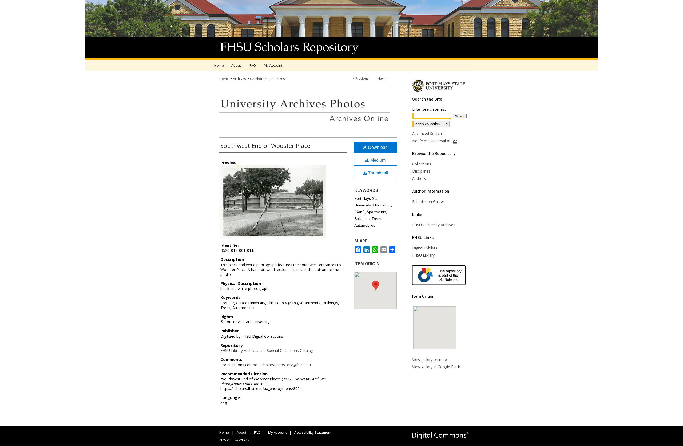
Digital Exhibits (424, 247)
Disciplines (421, 171)
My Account (277, 432)
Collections (421, 163)
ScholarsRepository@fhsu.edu (285, 364)
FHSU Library (423, 255)
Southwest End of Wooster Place (265, 145)
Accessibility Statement (312, 432)
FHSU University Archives (433, 224)
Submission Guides (428, 201)
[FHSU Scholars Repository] (341, 29)
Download (377, 147)
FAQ (257, 432)
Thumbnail (377, 173)
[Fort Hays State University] (440, 90)
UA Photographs (262, 79)
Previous (361, 78)
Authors (419, 178)
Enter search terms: (429, 109)
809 (282, 79)
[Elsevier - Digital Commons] (440, 436)
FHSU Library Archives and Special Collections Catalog (266, 350)
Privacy (224, 439)
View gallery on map (429, 359)
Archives (239, 79)
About (241, 432)
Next (381, 78)
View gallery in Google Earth (436, 366)
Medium (377, 160)
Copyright (242, 439)
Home (224, 79)
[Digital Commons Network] (442, 275)
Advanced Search (427, 133)
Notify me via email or (435, 140)
